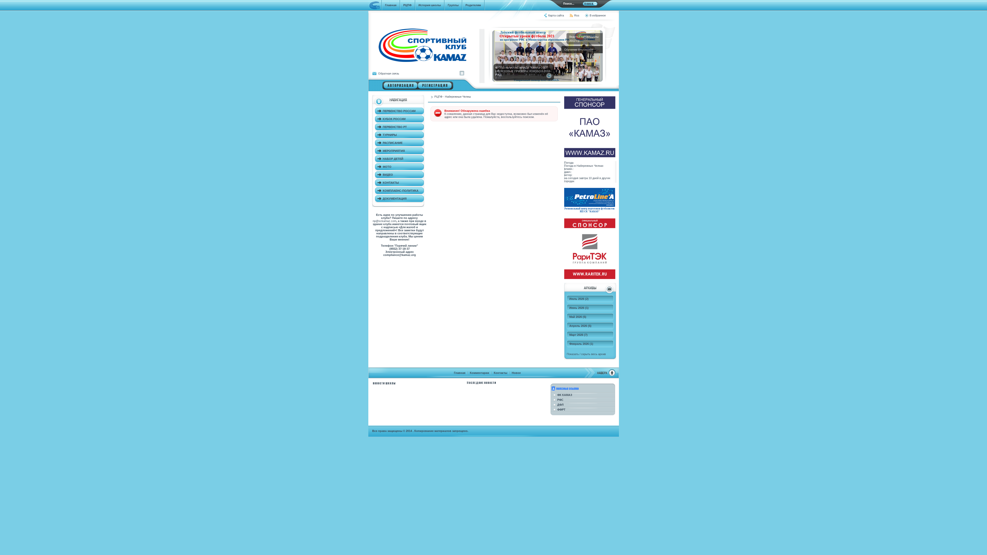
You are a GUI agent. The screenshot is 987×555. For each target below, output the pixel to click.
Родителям (473, 5)
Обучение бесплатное (578, 49)
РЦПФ (407, 5)
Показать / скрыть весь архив (586, 354)
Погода (568, 162)
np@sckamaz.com (384, 221)
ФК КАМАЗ (564, 394)
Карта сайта (556, 15)
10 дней (594, 178)
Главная (390, 5)
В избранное (598, 15)
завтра (583, 178)
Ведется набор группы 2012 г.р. (584, 38)
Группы (453, 5)
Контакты (500, 372)
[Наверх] (600, 375)
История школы (429, 5)
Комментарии (479, 372)
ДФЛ (560, 404)
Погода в (584, 165)
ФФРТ (561, 409)
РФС (560, 399)
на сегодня (571, 178)
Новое (516, 372)
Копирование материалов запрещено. (441, 430)
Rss (576, 15)
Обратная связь (388, 73)
